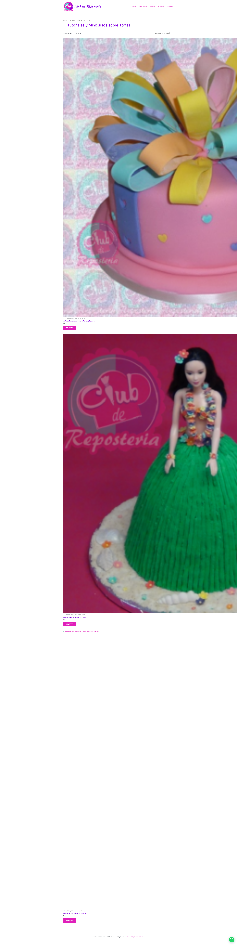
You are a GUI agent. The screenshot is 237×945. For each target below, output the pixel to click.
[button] (231, 939)
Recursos (161, 7)
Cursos (152, 7)
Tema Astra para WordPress (134, 937)
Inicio (134, 7)
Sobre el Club (142, 7)
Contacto (170, 7)
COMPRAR (69, 328)
